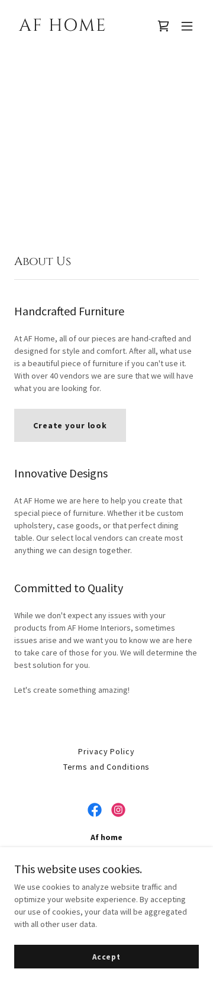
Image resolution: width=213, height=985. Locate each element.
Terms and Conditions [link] (106, 766)
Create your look (70, 425)
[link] (78, 27)
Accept (106, 957)
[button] (187, 26)
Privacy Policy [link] (106, 751)
